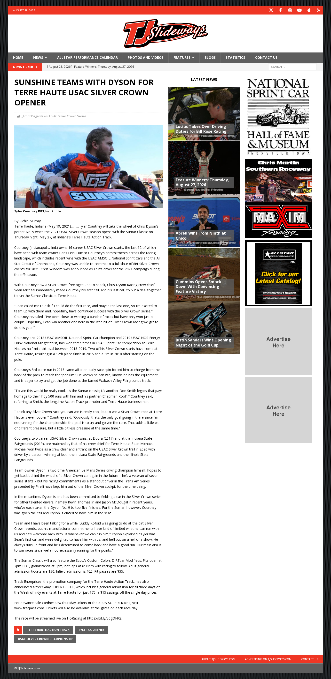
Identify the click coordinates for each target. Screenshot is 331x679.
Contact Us (266, 57)
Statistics (235, 57)
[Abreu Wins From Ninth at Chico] (204, 220)
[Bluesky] (318, 10)
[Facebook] (280, 10)
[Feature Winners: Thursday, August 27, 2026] (204, 167)
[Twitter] (271, 10)
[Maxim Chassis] (278, 235)
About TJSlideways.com (218, 659)
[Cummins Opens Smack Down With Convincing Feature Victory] (204, 274)
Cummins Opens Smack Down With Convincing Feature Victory (198, 287)
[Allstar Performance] (278, 303)
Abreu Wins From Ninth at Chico (201, 235)
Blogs (210, 57)
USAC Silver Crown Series (68, 116)
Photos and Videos (146, 57)
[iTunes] (309, 10)
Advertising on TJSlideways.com (268, 659)
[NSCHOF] (278, 154)
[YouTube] (299, 10)
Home (18, 57)
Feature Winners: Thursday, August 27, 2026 (202, 182)
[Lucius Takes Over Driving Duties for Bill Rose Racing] (204, 113)
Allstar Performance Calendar (87, 57)
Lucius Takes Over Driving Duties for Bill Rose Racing (201, 129)
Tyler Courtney (91, 630)
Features (181, 57)
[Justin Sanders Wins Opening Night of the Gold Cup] (204, 327)
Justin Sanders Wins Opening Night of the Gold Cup (203, 342)
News (38, 57)
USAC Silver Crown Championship (45, 639)
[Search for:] (292, 66)
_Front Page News (35, 116)
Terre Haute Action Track (48, 630)
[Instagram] (290, 10)
